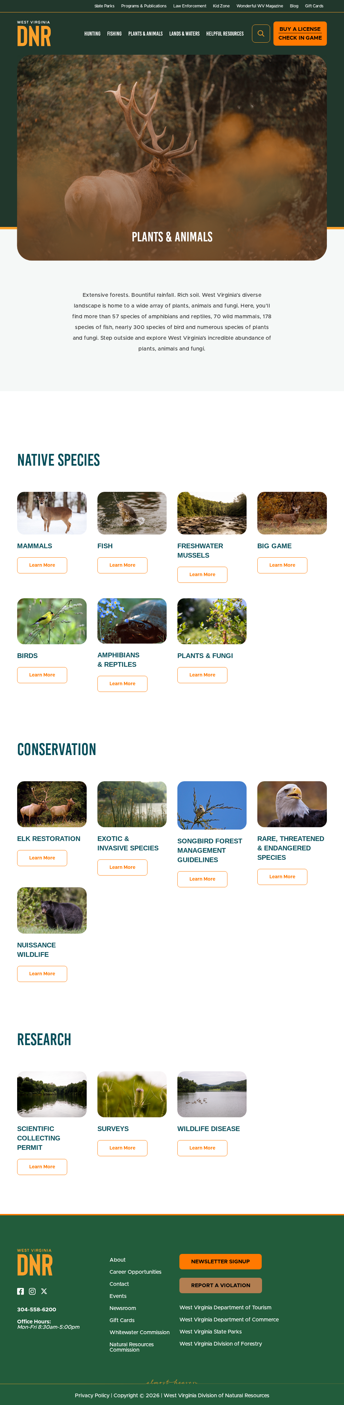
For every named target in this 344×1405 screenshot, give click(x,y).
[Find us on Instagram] (35, 1291)
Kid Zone (221, 6)
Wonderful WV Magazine (259, 6)
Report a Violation (220, 1285)
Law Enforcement (189, 6)
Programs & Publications (144, 6)
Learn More (42, 565)
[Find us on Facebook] (23, 1291)
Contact (119, 1284)
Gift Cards (314, 6)
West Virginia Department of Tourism (225, 1307)
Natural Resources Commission (132, 1347)
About (118, 1260)
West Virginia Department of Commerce (229, 1319)
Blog (294, 6)
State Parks (104, 6)
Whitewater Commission (140, 1332)
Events (118, 1296)
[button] (261, 34)
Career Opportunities (136, 1272)
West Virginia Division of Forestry (220, 1344)
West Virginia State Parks (210, 1331)
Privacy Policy (92, 1395)
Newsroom (123, 1308)
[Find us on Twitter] (46, 1291)
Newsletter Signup (220, 1261)
